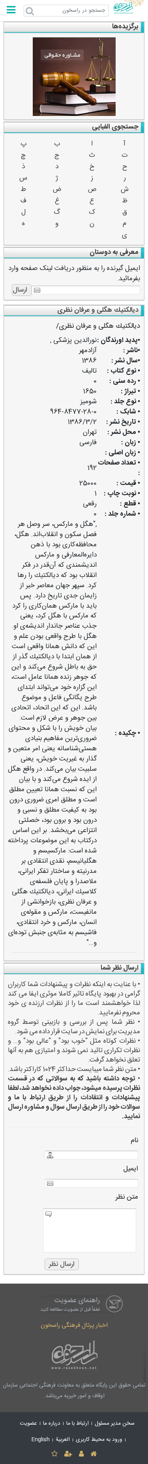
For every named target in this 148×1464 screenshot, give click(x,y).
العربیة (63, 1439)
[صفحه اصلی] (93, 1454)
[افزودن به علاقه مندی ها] (54, 1454)
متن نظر (127, 1197)
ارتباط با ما (77, 1423)
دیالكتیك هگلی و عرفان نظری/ (98, 326)
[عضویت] (68, 1454)
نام (134, 1141)
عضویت (28, 1423)
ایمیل (130, 1169)
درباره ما (51, 1423)
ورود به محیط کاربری (99, 1439)
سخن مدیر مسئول (115, 1423)
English (41, 1439)
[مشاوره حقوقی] (74, 76)
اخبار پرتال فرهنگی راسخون (74, 1325)
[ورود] (81, 1454)
